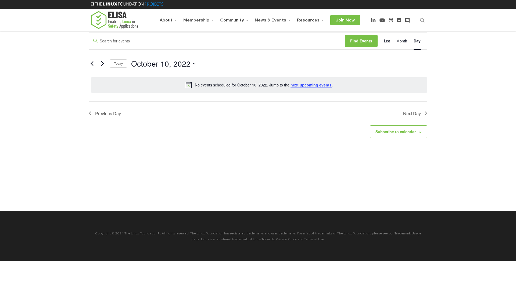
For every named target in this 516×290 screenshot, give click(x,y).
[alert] (259, 84)
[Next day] (102, 63)
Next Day (412, 113)
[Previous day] (92, 63)
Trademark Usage (408, 233)
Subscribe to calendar (395, 131)
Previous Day (108, 113)
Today (118, 63)
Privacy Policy (286, 239)
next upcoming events (311, 85)
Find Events (361, 41)
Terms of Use (314, 239)
